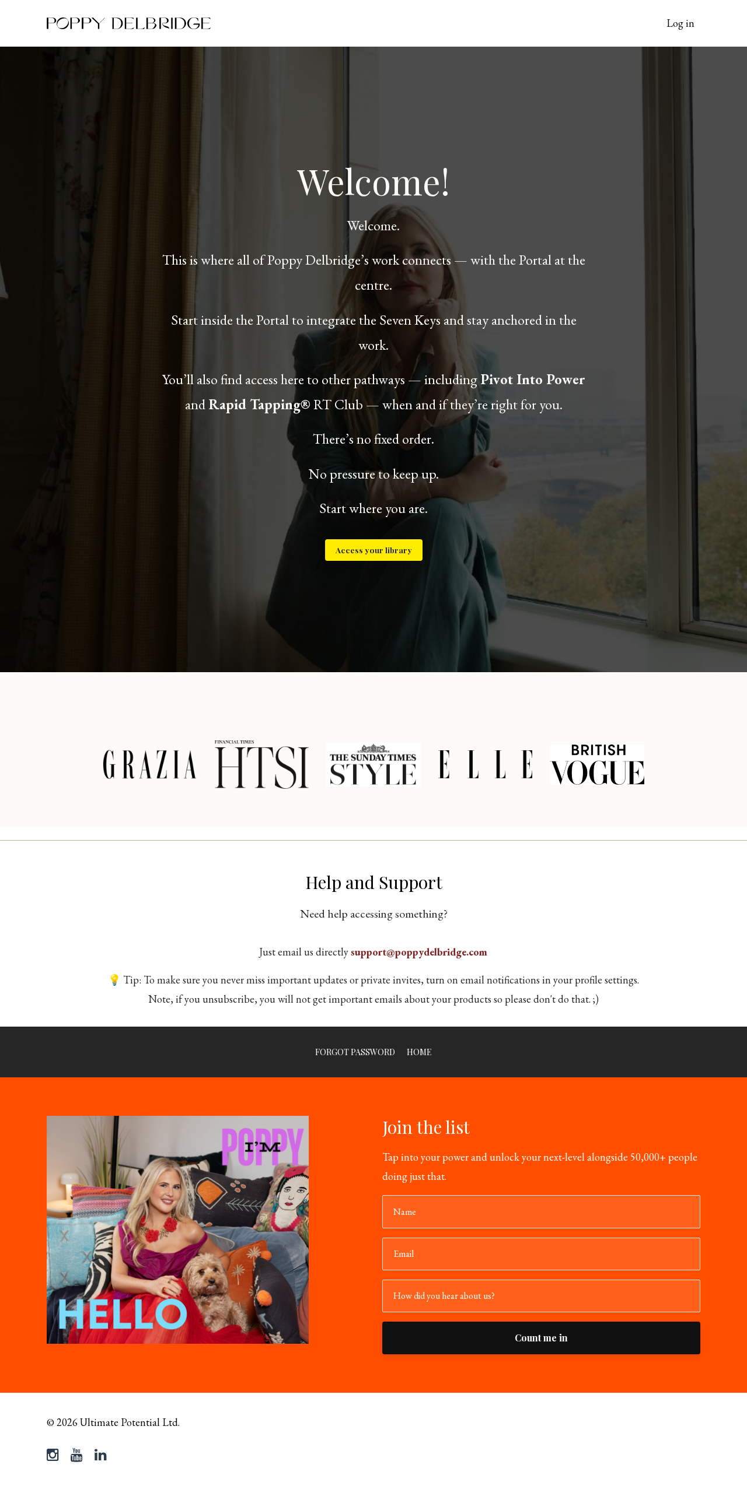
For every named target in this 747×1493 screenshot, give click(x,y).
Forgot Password (355, 1052)
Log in (680, 23)
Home (419, 1052)
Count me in (541, 1338)
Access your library (374, 549)
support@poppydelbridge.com (419, 951)
